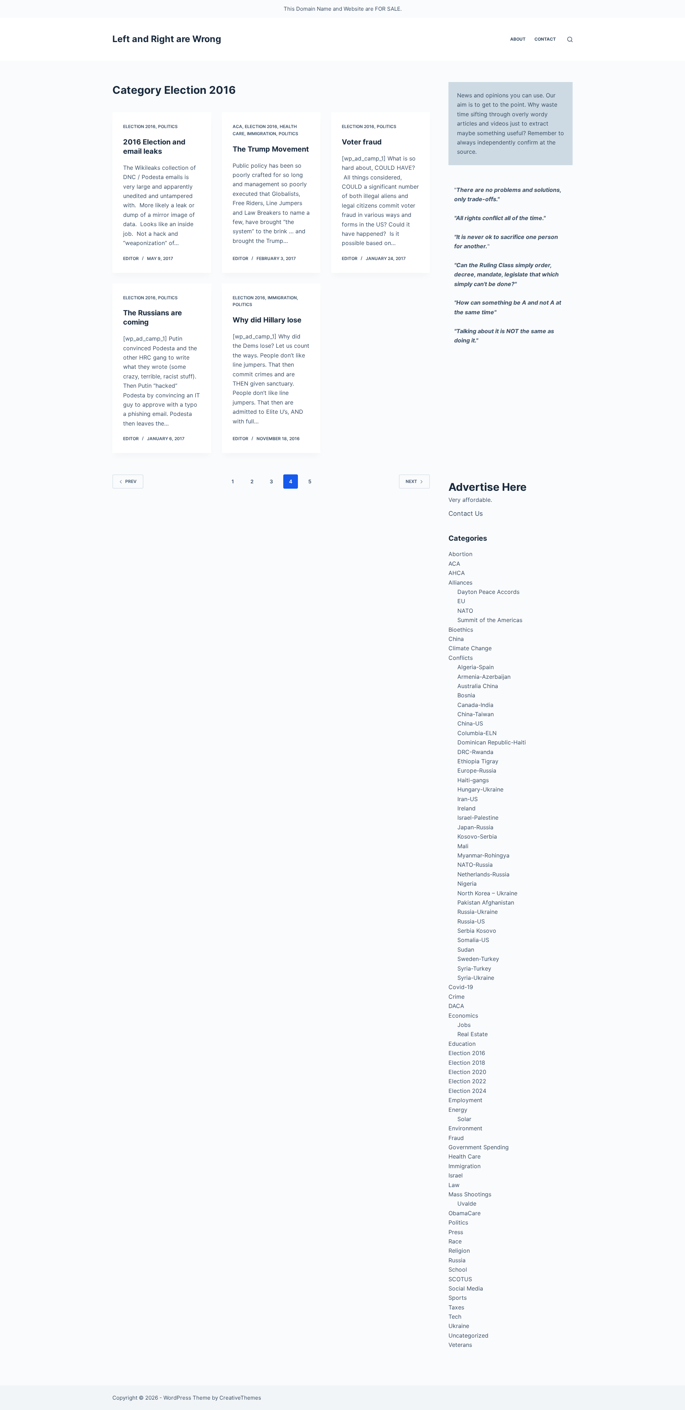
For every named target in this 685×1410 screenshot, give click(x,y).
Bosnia (466, 695)
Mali (462, 846)
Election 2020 (467, 1071)
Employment (465, 1100)
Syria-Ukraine (475, 977)
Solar (464, 1119)
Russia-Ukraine (477, 911)
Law (454, 1184)
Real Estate (472, 1034)
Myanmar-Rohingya (483, 855)
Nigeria (467, 883)
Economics (463, 1015)
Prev (131, 481)
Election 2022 (467, 1081)
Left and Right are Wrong (166, 39)
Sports (457, 1297)
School (457, 1269)
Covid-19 (460, 987)
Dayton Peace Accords (488, 591)
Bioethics (460, 629)
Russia (457, 1260)
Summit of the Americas (489, 619)
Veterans (460, 1344)
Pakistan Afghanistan (485, 902)
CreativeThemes (240, 1397)
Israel (455, 1175)
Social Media (465, 1288)
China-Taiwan (475, 714)
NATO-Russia (475, 864)
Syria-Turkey (474, 968)
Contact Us (465, 513)
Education (462, 1043)
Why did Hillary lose (267, 320)
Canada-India (475, 704)
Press (455, 1232)
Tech (454, 1316)
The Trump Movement (271, 149)
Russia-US (471, 921)
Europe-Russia (476, 770)
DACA (456, 1005)
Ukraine (458, 1325)
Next (411, 481)
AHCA (456, 572)
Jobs (464, 1024)
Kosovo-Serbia (477, 836)
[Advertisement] (510, 415)
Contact (545, 39)
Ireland (466, 808)
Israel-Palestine (477, 817)
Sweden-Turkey (478, 958)
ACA (237, 126)
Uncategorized (468, 1335)
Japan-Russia (475, 827)
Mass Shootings (469, 1194)
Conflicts (460, 657)
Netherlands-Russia (483, 874)
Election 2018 (466, 1062)
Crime (456, 996)
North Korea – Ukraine (487, 893)
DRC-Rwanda (475, 751)
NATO (465, 610)
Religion (459, 1250)
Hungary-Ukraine (480, 789)
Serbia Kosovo (476, 930)
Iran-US (467, 799)
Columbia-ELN (477, 733)
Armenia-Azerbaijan (484, 676)
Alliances (460, 582)
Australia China (477, 685)
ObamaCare (464, 1213)
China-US (470, 723)
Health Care (464, 1156)
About (518, 39)
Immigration (261, 133)
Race (455, 1241)
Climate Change (470, 648)
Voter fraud (362, 142)
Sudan (465, 949)
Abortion (460, 554)
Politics (168, 126)
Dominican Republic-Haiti (491, 742)
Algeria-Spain (475, 667)
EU (461, 601)
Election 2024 (467, 1090)
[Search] (570, 39)
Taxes (456, 1307)
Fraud (456, 1137)
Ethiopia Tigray (477, 761)
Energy (457, 1109)
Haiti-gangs (473, 780)
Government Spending (478, 1147)
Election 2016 (139, 126)
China (456, 638)
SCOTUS (460, 1279)
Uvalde (466, 1203)
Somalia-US (473, 939)
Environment (465, 1128)
